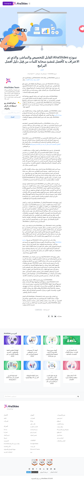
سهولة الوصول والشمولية (10, 449)
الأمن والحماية (7, 446)
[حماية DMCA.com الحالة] (32, 472)
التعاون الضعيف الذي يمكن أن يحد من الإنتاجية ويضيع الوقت (45, 144)
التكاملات (32, 440)
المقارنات (32, 418)
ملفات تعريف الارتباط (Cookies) (12, 443)
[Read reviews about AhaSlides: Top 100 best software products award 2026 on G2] (49, 462)
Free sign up (7, 3)
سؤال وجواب (60, 426)
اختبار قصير (59, 418)
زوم (31, 452)
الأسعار (6, 415)
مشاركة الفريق (58, 115)
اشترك (12, 117)
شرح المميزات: (61, 415)
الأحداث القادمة (34, 426)
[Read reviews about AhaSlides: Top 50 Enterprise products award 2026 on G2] (34, 462)
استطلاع (59, 421)
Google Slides (34, 443)
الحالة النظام (53, 472)
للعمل (42, 70)
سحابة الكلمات (38, 309)
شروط (5, 438)
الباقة (5, 418)
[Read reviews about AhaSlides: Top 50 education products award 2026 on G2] (42, 462)
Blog (31, 421)
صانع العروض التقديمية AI (63, 429)
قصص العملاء (33, 435)
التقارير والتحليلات (61, 441)
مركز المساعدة (33, 429)
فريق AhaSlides (52, 73)
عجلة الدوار (59, 435)
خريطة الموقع (44, 472)
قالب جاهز (32, 424)
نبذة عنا (5, 429)
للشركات (6, 421)
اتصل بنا (6, 432)
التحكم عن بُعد (60, 438)
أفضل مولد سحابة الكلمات (32, 80)
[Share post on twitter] (52, 316)
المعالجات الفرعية (8, 452)
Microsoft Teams (35, 449)
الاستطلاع (59, 432)
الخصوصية (6, 441)
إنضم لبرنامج (33, 432)
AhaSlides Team (11, 87)
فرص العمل (6, 435)
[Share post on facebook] (48, 316)
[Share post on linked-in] (55, 316)
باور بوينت (32, 446)
